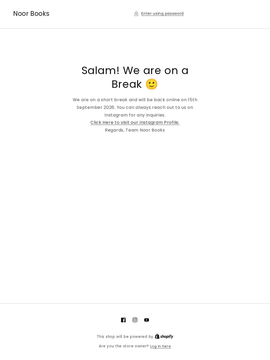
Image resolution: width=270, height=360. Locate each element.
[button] (159, 13)
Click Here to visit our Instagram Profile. (134, 122)
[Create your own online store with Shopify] (164, 336)
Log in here (160, 346)
